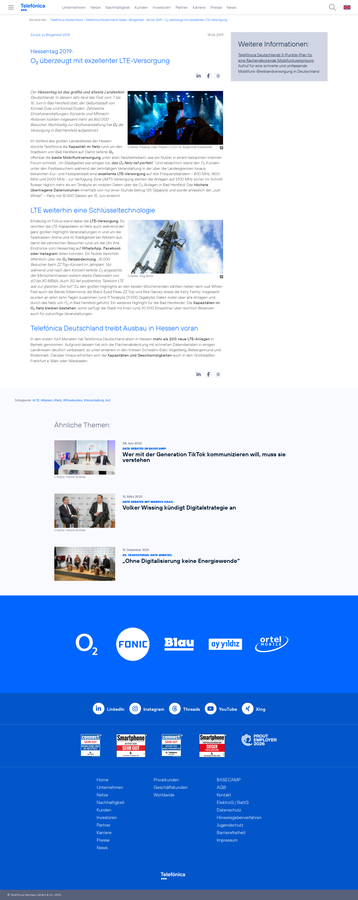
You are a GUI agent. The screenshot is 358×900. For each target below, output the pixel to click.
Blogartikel (136, 20)
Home (102, 780)
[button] (198, 76)
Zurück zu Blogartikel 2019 (50, 35)
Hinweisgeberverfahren (239, 817)
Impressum (227, 840)
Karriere (199, 7)
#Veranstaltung (94, 400)
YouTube (228, 709)
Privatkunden (166, 780)
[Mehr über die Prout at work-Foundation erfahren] (259, 745)
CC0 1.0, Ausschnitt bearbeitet (191, 147)
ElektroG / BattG (233, 802)
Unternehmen (74, 7)
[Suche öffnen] (332, 7)
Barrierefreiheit (231, 832)
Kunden (141, 7)
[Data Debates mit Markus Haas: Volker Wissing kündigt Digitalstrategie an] (176, 513)
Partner (182, 7)
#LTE (36, 400)
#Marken (47, 400)
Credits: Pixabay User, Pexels (148, 147)
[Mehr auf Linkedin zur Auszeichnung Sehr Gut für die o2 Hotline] (172, 745)
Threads (191, 709)
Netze (96, 7)
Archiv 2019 (154, 20)
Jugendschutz (230, 825)
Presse (216, 7)
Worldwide (164, 795)
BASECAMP (229, 780)
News (231, 7)
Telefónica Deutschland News (106, 20)
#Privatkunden (73, 400)
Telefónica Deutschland (66, 20)
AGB (221, 787)
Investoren (162, 7)
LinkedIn (115, 709)
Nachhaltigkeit (117, 7)
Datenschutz (229, 810)
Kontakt (224, 795)
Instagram (153, 709)
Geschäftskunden (171, 787)
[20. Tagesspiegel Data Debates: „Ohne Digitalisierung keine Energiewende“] (176, 564)
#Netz (58, 400)
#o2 (108, 400)
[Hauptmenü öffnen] (11, 7)
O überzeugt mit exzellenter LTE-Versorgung (196, 20)
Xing (260, 709)
